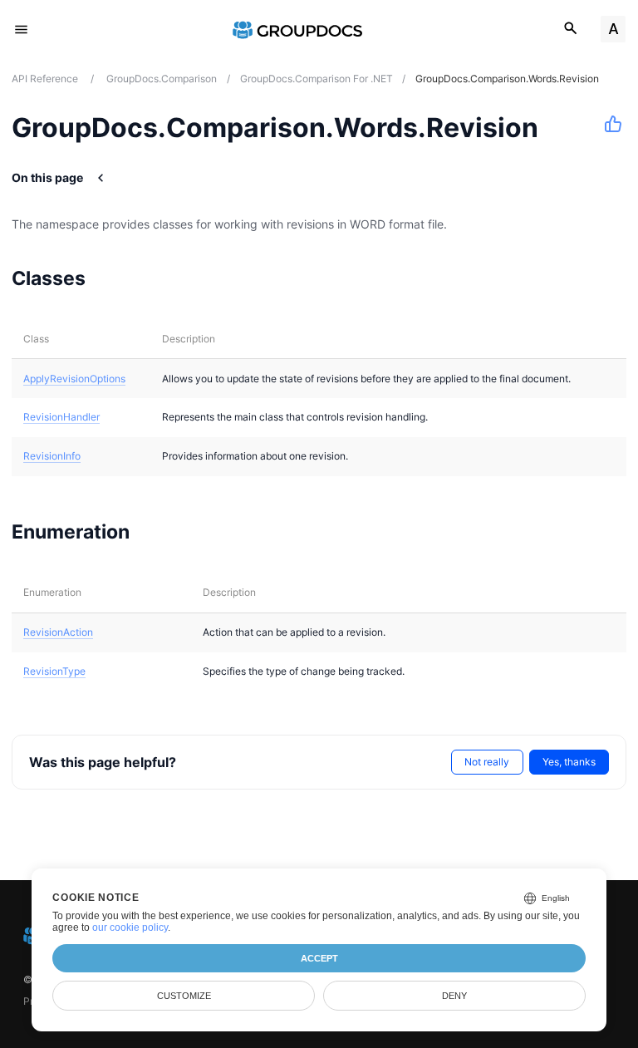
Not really (486, 761)
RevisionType (54, 671)
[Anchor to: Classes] (106, 277)
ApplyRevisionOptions (74, 378)
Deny (454, 996)
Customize (184, 996)
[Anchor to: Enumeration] (150, 532)
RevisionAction (58, 632)
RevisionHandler (61, 417)
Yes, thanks (569, 761)
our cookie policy (130, 927)
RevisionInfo (52, 456)
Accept (319, 958)
